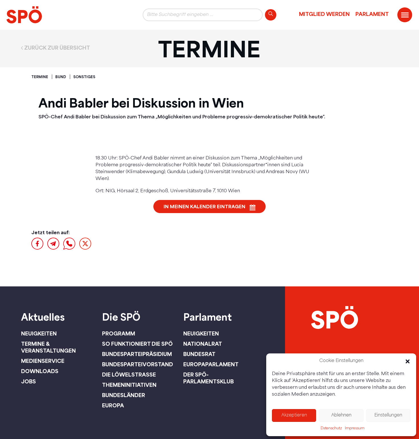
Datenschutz (331, 428)
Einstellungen (388, 415)
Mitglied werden (324, 14)
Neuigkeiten (39, 333)
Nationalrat (202, 343)
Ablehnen (341, 415)
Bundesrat (199, 354)
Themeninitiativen (129, 384)
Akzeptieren (294, 415)
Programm (118, 333)
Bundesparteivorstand (137, 364)
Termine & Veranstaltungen (48, 347)
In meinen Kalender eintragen (204, 206)
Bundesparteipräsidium (137, 354)
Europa (113, 405)
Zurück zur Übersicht (57, 48)
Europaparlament (211, 364)
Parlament (372, 14)
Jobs (28, 381)
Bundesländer (123, 395)
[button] (407, 361)
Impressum (355, 428)
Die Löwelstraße (129, 374)
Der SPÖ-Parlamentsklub (208, 378)
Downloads (39, 371)
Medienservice (42, 360)
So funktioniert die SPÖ (137, 343)
